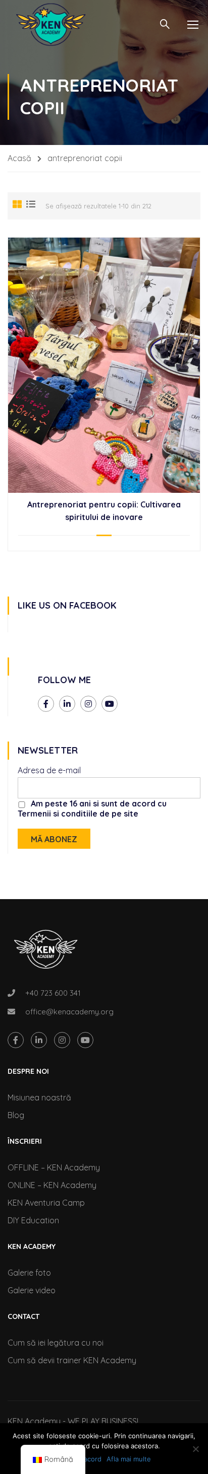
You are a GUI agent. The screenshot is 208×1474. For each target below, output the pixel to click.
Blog (16, 1115)
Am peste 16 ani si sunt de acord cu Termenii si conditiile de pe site (92, 808)
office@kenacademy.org (69, 1011)
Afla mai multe (129, 1459)
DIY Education (33, 1220)
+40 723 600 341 (53, 993)
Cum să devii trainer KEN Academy (72, 1360)
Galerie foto (29, 1273)
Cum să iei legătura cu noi (55, 1343)
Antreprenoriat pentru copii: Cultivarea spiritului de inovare (104, 510)
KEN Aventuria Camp (46, 1203)
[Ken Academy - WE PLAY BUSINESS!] (50, 24)
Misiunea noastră (39, 1097)
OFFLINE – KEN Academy (54, 1167)
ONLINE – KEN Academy (52, 1185)
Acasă (19, 158)
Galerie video (32, 1290)
